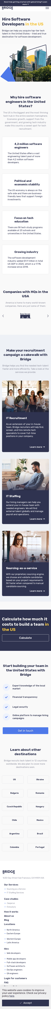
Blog (6, 920)
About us (9, 916)
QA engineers (12, 973)
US (14, 779)
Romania (40, 793)
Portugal (39, 847)
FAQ (6, 982)
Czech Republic (14, 806)
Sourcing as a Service (16, 889)
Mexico (40, 820)
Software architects (16, 966)
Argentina (14, 834)
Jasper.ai (11, 903)
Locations (9, 924)
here (11, 996)
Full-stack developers (16, 962)
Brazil (40, 834)
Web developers (14, 953)
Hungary (40, 806)
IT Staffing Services (15, 893)
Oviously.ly (11, 907)
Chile (14, 820)
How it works (11, 911)
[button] (3, 315)
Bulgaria (14, 793)
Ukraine (40, 779)
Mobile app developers (16, 959)
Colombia (14, 847)
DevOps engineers (14, 970)
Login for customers (15, 978)
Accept (27, 1002)
